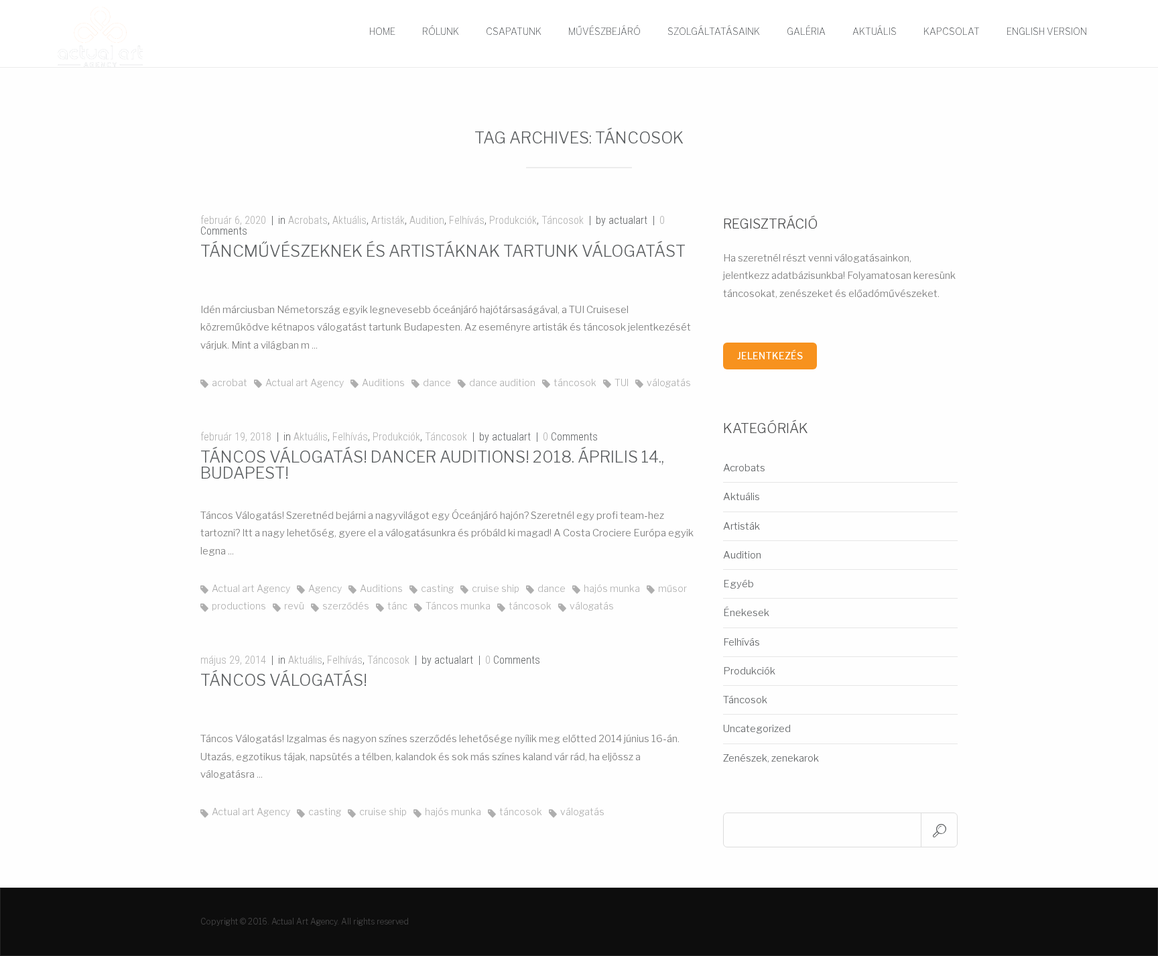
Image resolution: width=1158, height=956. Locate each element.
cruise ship (495, 588)
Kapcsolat (951, 31)
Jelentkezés (770, 355)
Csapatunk (513, 31)
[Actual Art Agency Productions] (123, 37)
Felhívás (467, 220)
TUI (622, 382)
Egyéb (738, 584)
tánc (397, 605)
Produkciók (513, 220)
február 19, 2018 (235, 436)
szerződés (345, 605)
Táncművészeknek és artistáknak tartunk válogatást (443, 251)
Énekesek (746, 613)
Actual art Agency (304, 382)
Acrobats (308, 220)
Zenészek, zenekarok (771, 758)
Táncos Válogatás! (283, 680)
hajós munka (612, 588)
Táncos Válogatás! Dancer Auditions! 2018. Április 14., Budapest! (432, 465)
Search (939, 830)
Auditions (383, 382)
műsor (672, 588)
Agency (325, 588)
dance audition (502, 382)
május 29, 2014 (233, 660)
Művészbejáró (604, 31)
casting (437, 588)
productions (239, 605)
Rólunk (440, 31)
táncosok (575, 382)
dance (437, 382)
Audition (426, 220)
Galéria (806, 31)
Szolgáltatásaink (713, 31)
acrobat (229, 382)
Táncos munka (458, 605)
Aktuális (874, 31)
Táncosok (562, 220)
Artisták (388, 220)
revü (294, 605)
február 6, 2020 (233, 220)
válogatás (669, 382)
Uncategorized (757, 729)
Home (382, 31)
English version (1047, 31)
